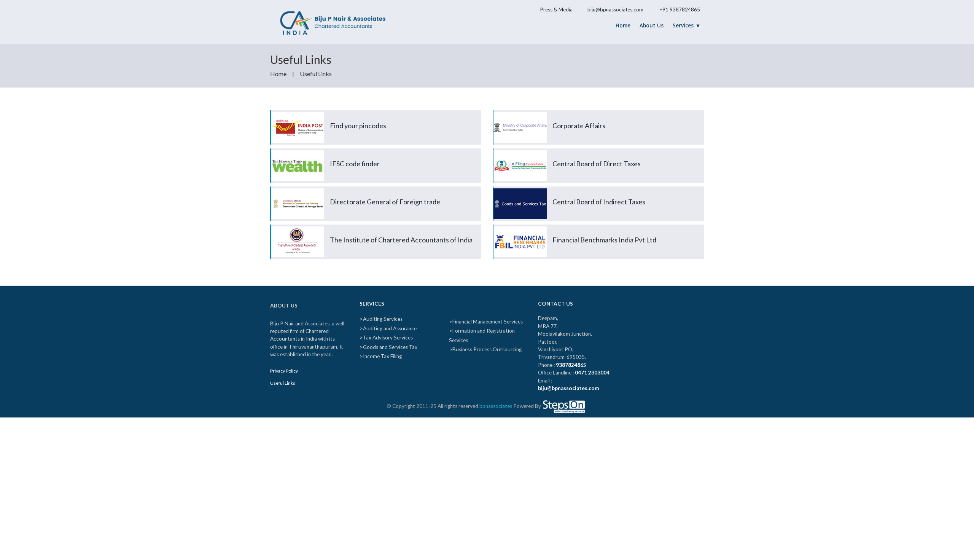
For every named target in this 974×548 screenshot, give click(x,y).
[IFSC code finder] (376, 176)
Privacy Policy (284, 371)
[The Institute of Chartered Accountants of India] (376, 252)
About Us (652, 25)
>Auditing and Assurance (388, 328)
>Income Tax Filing (381, 356)
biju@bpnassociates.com (615, 9)
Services (683, 25)
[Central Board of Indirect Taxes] (598, 214)
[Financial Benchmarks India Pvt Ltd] (598, 252)
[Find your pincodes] (376, 138)
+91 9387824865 (679, 9)
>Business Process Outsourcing (485, 349)
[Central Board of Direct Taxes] (598, 176)
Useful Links (282, 383)
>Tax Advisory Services (386, 338)
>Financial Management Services (486, 322)
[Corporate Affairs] (598, 138)
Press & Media (556, 9)
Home (623, 25)
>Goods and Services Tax (388, 347)
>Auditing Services (381, 319)
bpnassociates (495, 406)
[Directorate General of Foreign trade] (376, 214)
